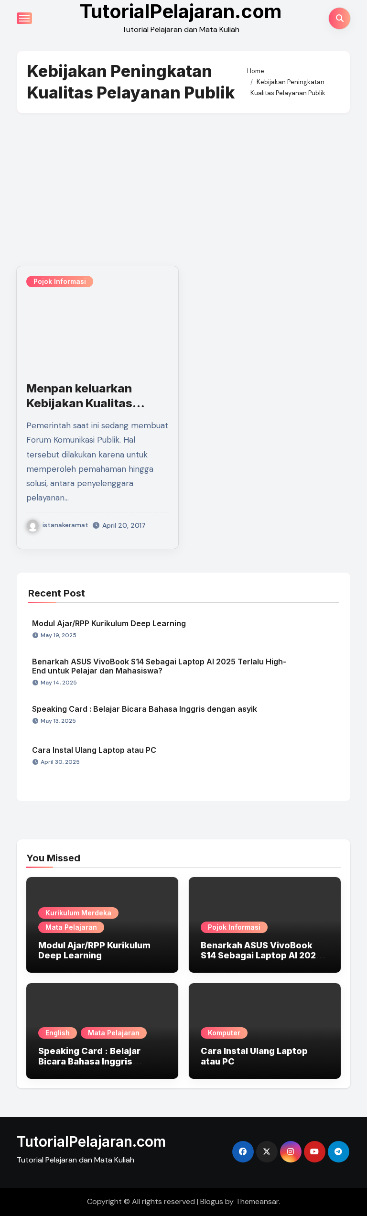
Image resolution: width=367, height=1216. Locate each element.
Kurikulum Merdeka (78, 913)
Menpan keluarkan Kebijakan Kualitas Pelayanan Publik (79, 403)
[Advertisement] (185, 190)
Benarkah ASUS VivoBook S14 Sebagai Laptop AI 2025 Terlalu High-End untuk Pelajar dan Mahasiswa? (159, 666)
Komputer (224, 1033)
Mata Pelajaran (71, 927)
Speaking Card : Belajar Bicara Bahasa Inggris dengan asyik (144, 709)
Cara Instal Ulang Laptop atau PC (94, 750)
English (57, 1033)
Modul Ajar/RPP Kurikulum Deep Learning (109, 623)
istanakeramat (65, 525)
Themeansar (257, 1201)
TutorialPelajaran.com (91, 1141)
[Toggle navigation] (24, 18)
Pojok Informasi (59, 281)
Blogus (211, 1201)
